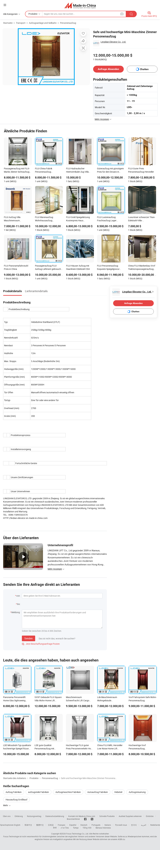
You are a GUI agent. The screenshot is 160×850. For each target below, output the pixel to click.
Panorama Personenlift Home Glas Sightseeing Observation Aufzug (14, 700)
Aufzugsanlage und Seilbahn (43, 22)
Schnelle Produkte (107, 816)
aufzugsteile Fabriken (38, 792)
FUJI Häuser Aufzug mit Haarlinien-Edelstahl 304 (78, 267)
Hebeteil (118, 792)
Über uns (6, 816)
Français (61, 825)
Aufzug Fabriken (14, 792)
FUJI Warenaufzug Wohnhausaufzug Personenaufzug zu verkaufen (44, 219)
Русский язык (121, 825)
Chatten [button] (144, 69)
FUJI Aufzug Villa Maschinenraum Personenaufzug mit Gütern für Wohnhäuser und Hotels (17, 219)
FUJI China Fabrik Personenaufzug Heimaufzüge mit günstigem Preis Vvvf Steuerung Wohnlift (48, 170)
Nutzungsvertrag (34, 816)
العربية (143, 825)
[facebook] (85, 819)
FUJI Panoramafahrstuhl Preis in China (16, 267)
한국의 (134, 825)
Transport (20, 22)
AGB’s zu (121, 839)
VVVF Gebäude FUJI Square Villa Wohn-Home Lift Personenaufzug (48, 700)
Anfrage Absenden (108, 69)
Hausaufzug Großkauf (16, 799)
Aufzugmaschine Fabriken (68, 792)
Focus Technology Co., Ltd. (77, 833)
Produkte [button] (32, 13)
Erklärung (19, 816)
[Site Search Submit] (131, 14)
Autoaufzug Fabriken (97, 792)
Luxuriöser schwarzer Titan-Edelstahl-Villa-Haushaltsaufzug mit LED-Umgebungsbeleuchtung (141, 219)
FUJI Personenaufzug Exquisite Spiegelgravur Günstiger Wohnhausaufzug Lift (110, 267)
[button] (5, 5)
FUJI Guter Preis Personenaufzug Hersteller (141, 170)
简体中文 (28, 825)
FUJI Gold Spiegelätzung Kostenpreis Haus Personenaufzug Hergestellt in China (79, 219)
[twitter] (92, 819)
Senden (28, 638)
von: (18, 595)
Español (72, 825)
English (17, 825)
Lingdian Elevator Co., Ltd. (113, 41)
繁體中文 (40, 825)
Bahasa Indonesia (103, 827)
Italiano (108, 825)
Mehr (6, 805)
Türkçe (75, 827)
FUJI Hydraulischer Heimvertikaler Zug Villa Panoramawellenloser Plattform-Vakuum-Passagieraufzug (77, 170)
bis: (18, 604)
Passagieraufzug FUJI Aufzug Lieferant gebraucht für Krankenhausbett (48, 267)
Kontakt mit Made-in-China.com (81, 816)
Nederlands (155, 825)
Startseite (7, 22)
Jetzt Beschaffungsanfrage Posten (41, 643)
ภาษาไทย (65, 827)
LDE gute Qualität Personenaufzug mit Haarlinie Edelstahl (44, 748)
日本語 (51, 825)
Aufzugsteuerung (137, 792)
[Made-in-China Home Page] (80, 5)
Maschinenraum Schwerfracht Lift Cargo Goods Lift (77, 700)
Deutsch (83, 825)
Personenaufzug (68, 22)
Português (96, 825)
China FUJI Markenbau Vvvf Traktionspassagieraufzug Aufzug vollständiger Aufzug (142, 267)
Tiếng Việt (87, 827)
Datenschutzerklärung (54, 816)
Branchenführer (73, 819)
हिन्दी (55, 827)
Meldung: (15, 612)
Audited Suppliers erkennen (130, 816)
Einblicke (149, 816)
